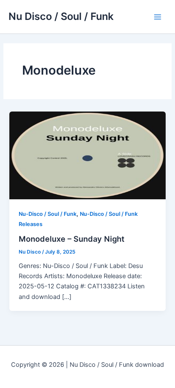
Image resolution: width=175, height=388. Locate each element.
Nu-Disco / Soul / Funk (47, 214)
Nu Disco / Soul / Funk (60, 16)
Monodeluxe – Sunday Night (71, 238)
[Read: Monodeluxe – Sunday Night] (87, 155)
